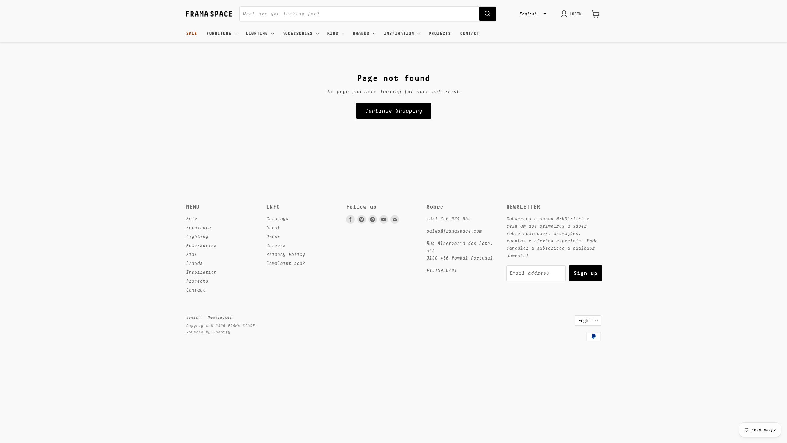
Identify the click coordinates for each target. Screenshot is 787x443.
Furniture (220, 33)
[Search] (487, 14)
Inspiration (400, 33)
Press (273, 236)
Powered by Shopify (208, 332)
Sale (191, 33)
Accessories (298, 33)
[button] (532, 14)
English (585, 320)
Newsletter (220, 317)
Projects (440, 33)
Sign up (585, 273)
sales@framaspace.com (454, 230)
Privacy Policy (285, 254)
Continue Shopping (393, 111)
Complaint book (285, 263)
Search (193, 317)
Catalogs (277, 218)
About (273, 227)
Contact (469, 33)
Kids (334, 33)
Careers (276, 245)
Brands (362, 33)
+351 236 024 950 (448, 218)
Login (575, 13)
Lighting (258, 33)
